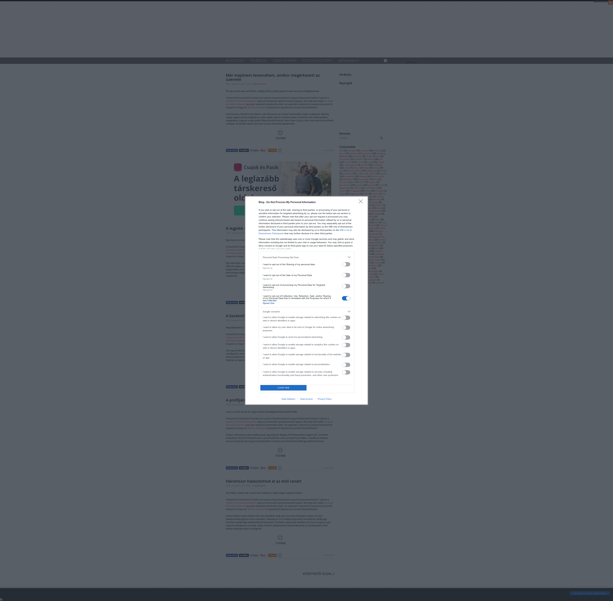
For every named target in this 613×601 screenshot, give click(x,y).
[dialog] (306, 300)
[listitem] (306, 257)
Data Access (306, 399)
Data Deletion (288, 399)
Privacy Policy (325, 399)
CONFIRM (283, 388)
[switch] (346, 264)
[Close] (362, 202)
